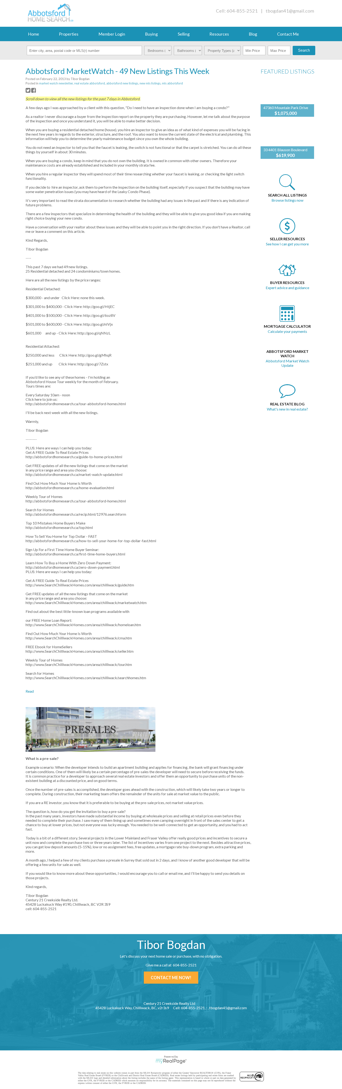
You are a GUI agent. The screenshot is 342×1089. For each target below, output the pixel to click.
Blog (253, 34)
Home (33, 34)
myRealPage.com (171, 1061)
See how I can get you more (287, 244)
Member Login (111, 34)
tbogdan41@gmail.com (290, 10)
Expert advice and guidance (287, 287)
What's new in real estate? (287, 409)
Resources (219, 34)
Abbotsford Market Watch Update (287, 363)
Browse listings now (287, 200)
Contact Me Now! (171, 977)
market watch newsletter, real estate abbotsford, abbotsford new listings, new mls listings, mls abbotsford (111, 83)
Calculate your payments (287, 331)
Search (304, 50)
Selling (184, 34)
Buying (151, 34)
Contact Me (288, 34)
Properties (68, 34)
